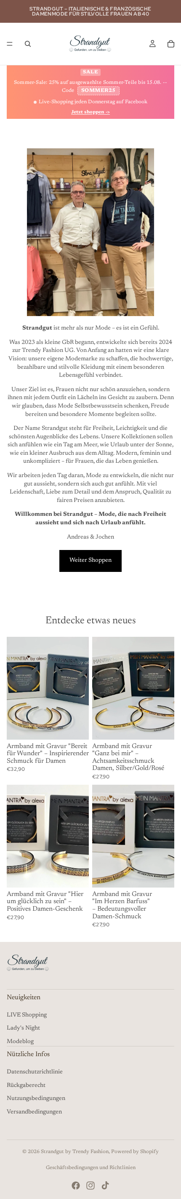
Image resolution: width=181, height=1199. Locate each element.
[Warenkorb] (171, 44)
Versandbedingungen (34, 1112)
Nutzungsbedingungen (36, 1099)
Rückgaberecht (26, 1086)
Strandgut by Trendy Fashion (75, 1151)
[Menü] (9, 44)
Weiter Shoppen (90, 560)
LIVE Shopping (27, 1015)
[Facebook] (76, 1185)
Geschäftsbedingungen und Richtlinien (91, 1167)
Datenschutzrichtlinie (35, 1072)
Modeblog (20, 1042)
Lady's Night (23, 1028)
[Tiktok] (105, 1185)
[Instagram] (90, 1185)
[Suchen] (28, 44)
